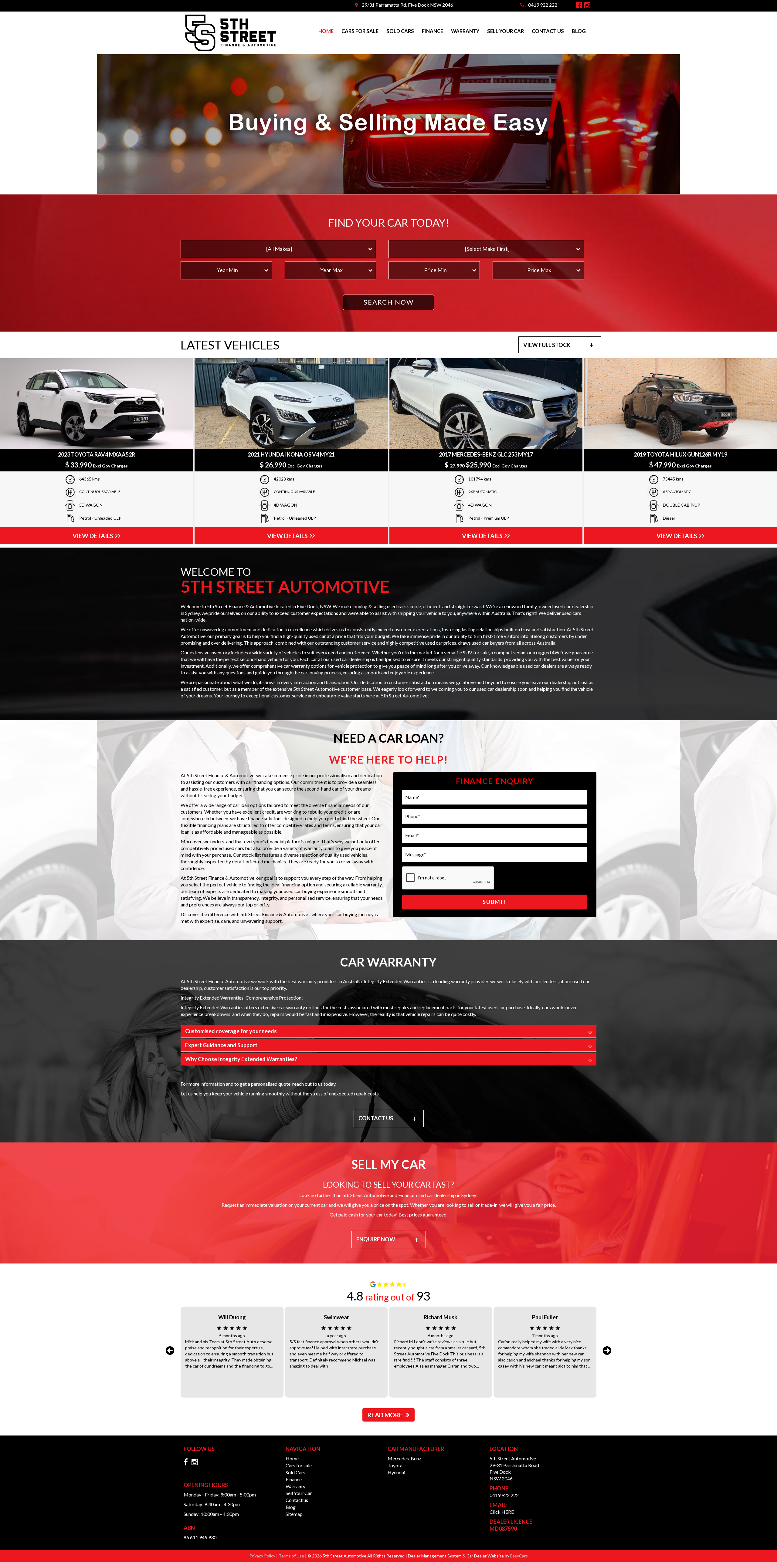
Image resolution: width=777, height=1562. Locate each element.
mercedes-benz (404, 1458)
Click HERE (502, 1512)
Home (326, 31)
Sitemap (294, 1514)
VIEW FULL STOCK (546, 345)
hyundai (396, 1472)
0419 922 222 (542, 5)
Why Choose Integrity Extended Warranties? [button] (241, 1059)
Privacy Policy (262, 1555)
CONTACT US (375, 1118)
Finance (432, 31)
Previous (170, 1350)
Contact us (548, 31)
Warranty (465, 31)
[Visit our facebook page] (187, 1463)
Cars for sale (359, 31)
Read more (384, 1415)
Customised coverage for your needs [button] (231, 1031)
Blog (579, 31)
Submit (495, 902)
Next (607, 1350)
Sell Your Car (505, 31)
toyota (395, 1465)
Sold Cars (400, 31)
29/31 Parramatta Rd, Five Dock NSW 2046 (407, 5)
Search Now (389, 302)
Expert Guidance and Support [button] (221, 1045)
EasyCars (519, 1555)
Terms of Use (292, 1555)
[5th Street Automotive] (230, 33)
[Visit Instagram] (196, 1463)
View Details (93, 535)
